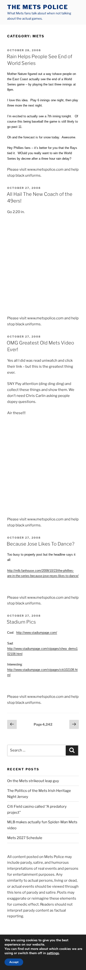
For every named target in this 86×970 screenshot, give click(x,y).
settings (53, 953)
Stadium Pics (21, 622)
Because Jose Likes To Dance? (40, 544)
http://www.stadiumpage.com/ (36, 632)
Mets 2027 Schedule (24, 838)
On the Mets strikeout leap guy (33, 781)
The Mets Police (37, 7)
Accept (13, 962)
